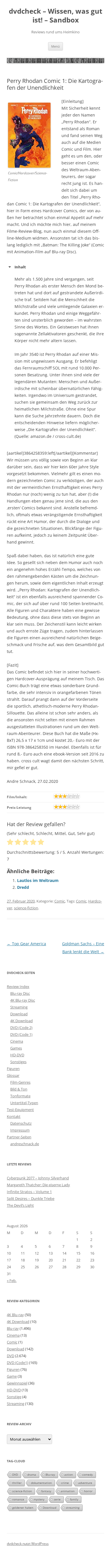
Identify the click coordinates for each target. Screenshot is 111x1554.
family (74, 1499)
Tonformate (20, 1095)
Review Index (18, 986)
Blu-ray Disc (20, 993)
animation (68, 1491)
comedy (87, 1475)
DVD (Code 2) (21, 1027)
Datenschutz (21, 1123)
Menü (55, 46)
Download (19, 1013)
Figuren (13, 1068)
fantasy (46, 1491)
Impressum (20, 1130)
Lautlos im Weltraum (38, 880)
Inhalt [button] (20, 266)
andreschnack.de (24, 1143)
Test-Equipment (20, 1109)
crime (65, 1483)
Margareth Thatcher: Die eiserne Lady (38, 1184)
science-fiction (26, 907)
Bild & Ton (18, 1089)
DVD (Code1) (17, 1362)
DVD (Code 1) (21, 1034)
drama (31, 1475)
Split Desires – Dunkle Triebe (30, 1198)
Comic (59, 901)
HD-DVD (17, 1054)
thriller (17, 1483)
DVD (10, 1355)
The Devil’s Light (20, 1205)
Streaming (19, 1007)
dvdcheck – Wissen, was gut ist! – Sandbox (55, 15)
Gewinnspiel (17, 1383)
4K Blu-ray (15, 1314)
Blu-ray (13, 1328)
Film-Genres (20, 1082)
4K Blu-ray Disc (22, 1000)
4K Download (21, 1020)
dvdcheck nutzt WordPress (28, 1543)
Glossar (13, 1075)
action (68, 1475)
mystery (39, 1499)
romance (18, 1499)
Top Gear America (26, 943)
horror (88, 1491)
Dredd (23, 887)
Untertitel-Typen (24, 1102)
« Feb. (12, 1280)
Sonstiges (18, 1061)
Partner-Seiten (19, 1137)
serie (57, 1499)
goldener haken (22, 1508)
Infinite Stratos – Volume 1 (29, 1191)
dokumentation (41, 1483)
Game (12, 1376)
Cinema (16, 1041)
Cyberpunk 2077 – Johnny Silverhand (38, 1178)
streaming (72, 1508)
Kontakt (13, 1116)
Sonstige (14, 1396)
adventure (85, 1483)
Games (16, 1048)
